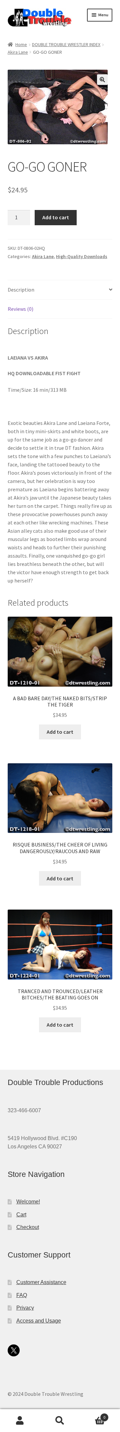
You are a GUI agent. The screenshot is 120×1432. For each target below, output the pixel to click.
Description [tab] (21, 289)
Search (60, 1420)
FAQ (21, 1295)
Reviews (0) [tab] (20, 309)
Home (21, 44)
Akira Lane (18, 52)
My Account (20, 1420)
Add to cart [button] (60, 731)
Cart (21, 1214)
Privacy (25, 1308)
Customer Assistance (41, 1282)
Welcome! (28, 1201)
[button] (102, 79)
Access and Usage (38, 1321)
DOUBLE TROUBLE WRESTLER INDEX (66, 44)
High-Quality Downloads (81, 256)
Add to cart (55, 217)
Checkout (27, 1227)
